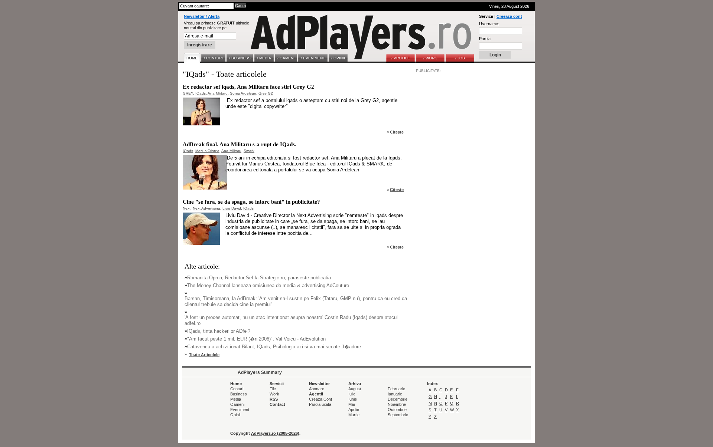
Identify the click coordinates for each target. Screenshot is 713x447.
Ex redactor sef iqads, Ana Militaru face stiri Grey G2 (248, 87)
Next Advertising (206, 208)
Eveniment (239, 409)
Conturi (236, 389)
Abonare (316, 389)
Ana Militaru (218, 93)
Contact (277, 404)
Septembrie (398, 415)
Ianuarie (395, 394)
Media (235, 399)
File (273, 389)
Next (187, 208)
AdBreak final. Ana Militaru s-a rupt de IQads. (239, 144)
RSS (274, 399)
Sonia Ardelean (243, 93)
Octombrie (397, 409)
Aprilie (353, 409)
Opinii (235, 415)
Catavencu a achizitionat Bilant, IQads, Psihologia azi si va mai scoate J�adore (274, 346)
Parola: (485, 38)
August (354, 389)
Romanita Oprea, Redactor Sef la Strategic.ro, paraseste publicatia (259, 277)
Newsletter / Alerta (201, 16)
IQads (200, 93)
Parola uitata (320, 404)
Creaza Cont (320, 399)
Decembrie (397, 399)
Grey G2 (265, 93)
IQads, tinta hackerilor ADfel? (218, 331)
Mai (351, 404)
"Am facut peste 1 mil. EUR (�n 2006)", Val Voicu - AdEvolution (256, 339)
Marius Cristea (207, 151)
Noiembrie (397, 404)
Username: (489, 24)
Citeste (397, 132)
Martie (353, 415)
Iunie (352, 399)
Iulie (351, 394)
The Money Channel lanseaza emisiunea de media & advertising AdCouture (268, 285)
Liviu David (231, 208)
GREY (188, 93)
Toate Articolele (204, 354)
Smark (249, 151)
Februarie (396, 389)
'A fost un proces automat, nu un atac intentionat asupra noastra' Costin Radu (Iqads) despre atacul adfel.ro (291, 320)
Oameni (237, 404)
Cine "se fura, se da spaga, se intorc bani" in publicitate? (251, 202)
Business (238, 394)
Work (274, 394)
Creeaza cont (509, 16)
